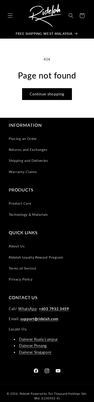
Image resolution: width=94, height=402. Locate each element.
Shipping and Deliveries (28, 160)
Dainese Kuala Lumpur (38, 339)
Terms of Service (22, 268)
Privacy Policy (21, 279)
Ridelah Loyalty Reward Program (36, 257)
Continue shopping (47, 94)
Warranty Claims (23, 172)
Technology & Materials (28, 214)
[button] (10, 15)
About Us (17, 246)
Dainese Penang (33, 345)
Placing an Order (23, 138)
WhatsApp (27, 308)
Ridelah (25, 393)
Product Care (20, 203)
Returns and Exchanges (28, 149)
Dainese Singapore (35, 352)
